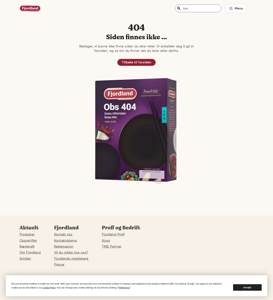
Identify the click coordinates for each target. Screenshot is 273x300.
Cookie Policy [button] (49, 287)
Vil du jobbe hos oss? (71, 252)
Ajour (106, 240)
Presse (59, 264)
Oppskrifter (28, 240)
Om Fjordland (30, 252)
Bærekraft (27, 246)
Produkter (27, 234)
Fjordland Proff (113, 234)
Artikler (25, 258)
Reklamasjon (63, 246)
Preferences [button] (124, 287)
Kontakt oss (63, 234)
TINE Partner (112, 246)
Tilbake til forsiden (136, 62)
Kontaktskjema (65, 240)
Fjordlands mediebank (71, 258)
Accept (247, 287)
